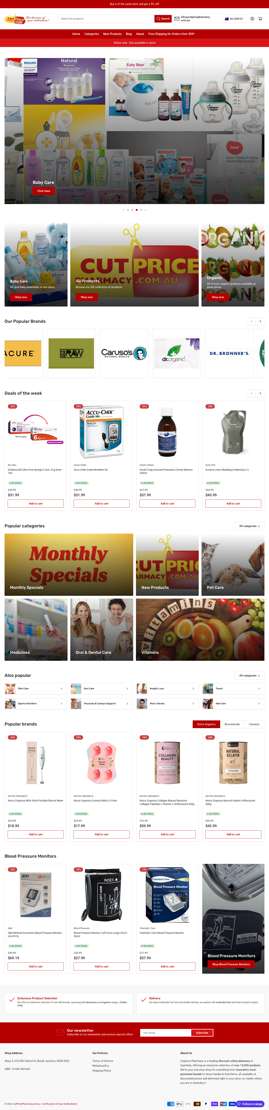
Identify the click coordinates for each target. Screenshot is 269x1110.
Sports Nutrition (27, 703)
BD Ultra (12, 465)
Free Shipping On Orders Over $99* (171, 34)
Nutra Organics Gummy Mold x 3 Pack (95, 800)
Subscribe (202, 1032)
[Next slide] (145, 210)
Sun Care (89, 688)
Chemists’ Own (147, 928)
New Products (112, 34)
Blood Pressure (81, 928)
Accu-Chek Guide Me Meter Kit (91, 469)
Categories (92, 34)
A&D (10, 928)
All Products (88, 281)
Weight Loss (157, 688)
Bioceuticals (232, 724)
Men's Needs (157, 703)
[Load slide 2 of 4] (132, 210)
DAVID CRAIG (147, 465)
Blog (129, 34)
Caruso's (254, 724)
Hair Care (221, 703)
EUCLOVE (210, 465)
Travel (219, 688)
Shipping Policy (101, 1070)
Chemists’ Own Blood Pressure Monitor (162, 932)
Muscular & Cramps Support (100, 703)
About (140, 34)
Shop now (21, 297)
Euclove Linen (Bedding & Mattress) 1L (227, 469)
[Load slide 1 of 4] (128, 210)
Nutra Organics (206, 724)
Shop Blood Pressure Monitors (231, 964)
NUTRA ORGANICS (17, 796)
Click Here (31, 191)
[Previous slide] (123, 210)
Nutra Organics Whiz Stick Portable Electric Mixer (35, 800)
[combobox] (115, 18)
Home (76, 34)
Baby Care (19, 281)
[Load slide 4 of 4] (141, 210)
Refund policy (100, 1065)
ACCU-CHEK (80, 465)
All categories (248, 526)
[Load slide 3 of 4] (136, 210)
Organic (214, 277)
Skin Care (23, 688)
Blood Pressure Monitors (231, 955)
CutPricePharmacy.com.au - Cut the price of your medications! (45, 1103)
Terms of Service (102, 1061)
